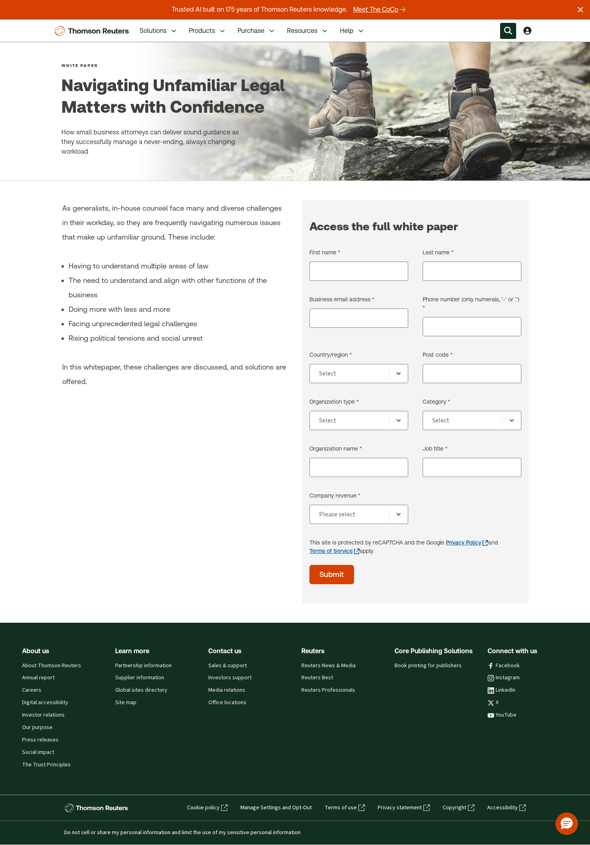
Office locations (227, 702)
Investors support (230, 677)
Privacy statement (400, 807)
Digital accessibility (45, 702)
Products (202, 31)
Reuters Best (317, 677)
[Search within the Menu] (508, 31)
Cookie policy (203, 807)
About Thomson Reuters (51, 665)
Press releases (40, 739)
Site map (125, 702)
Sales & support (227, 665)
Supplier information (139, 677)
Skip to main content (36, 26)
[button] (566, 823)
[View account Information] (527, 31)
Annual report (38, 677)
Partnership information (143, 665)
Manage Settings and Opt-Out (276, 807)
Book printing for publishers (428, 665)
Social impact (38, 752)
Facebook (508, 665)
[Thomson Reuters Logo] (93, 31)
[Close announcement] (580, 9)
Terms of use (341, 807)
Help (347, 31)
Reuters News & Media (328, 665)
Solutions (153, 31)
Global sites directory (141, 690)
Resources (302, 31)
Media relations (226, 690)
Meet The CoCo (375, 9)
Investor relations (43, 715)
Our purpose (37, 727)
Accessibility (502, 807)
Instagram (508, 677)
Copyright (454, 807)
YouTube (506, 715)
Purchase (251, 31)
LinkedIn (505, 690)
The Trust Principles (46, 764)
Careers (31, 690)
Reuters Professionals (328, 690)
